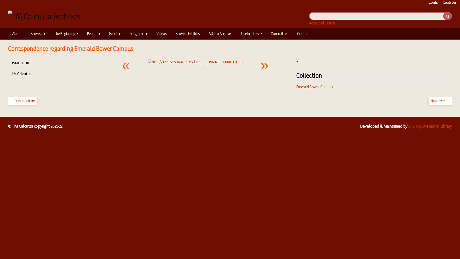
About (17, 33)
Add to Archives (220, 33)
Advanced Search (322, 23)
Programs (136, 33)
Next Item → (440, 101)
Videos (161, 33)
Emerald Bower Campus (314, 86)
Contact (303, 33)
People (92, 33)
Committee (279, 33)
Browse (36, 33)
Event (113, 33)
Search (447, 16)
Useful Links (250, 33)
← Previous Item (22, 101)
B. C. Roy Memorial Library (430, 126)
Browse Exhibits (188, 33)
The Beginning (64, 33)
